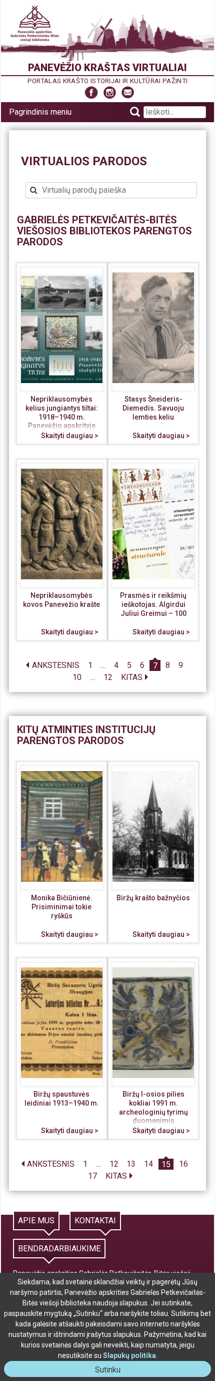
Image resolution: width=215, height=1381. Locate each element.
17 (92, 1176)
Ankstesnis (56, 665)
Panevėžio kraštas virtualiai (107, 68)
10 (77, 677)
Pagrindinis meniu (40, 112)
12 (108, 677)
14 (148, 1164)
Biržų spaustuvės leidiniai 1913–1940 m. (61, 1098)
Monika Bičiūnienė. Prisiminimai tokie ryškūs (61, 906)
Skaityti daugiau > (69, 436)
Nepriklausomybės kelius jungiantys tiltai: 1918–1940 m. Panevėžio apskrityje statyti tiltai (62, 416)
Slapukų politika (129, 1355)
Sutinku (111, 1370)
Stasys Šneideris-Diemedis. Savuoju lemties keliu (153, 408)
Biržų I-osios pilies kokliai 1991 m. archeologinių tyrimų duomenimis (153, 1107)
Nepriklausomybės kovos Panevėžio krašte (61, 599)
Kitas (131, 677)
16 (183, 1164)
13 (131, 1164)
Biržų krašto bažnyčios (153, 898)
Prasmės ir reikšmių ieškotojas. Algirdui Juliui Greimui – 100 (153, 604)
